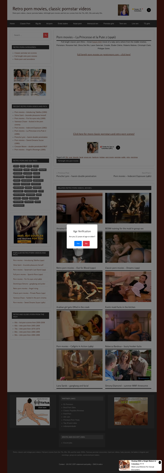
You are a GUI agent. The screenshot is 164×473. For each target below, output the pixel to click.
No (86, 243)
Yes (78, 243)
